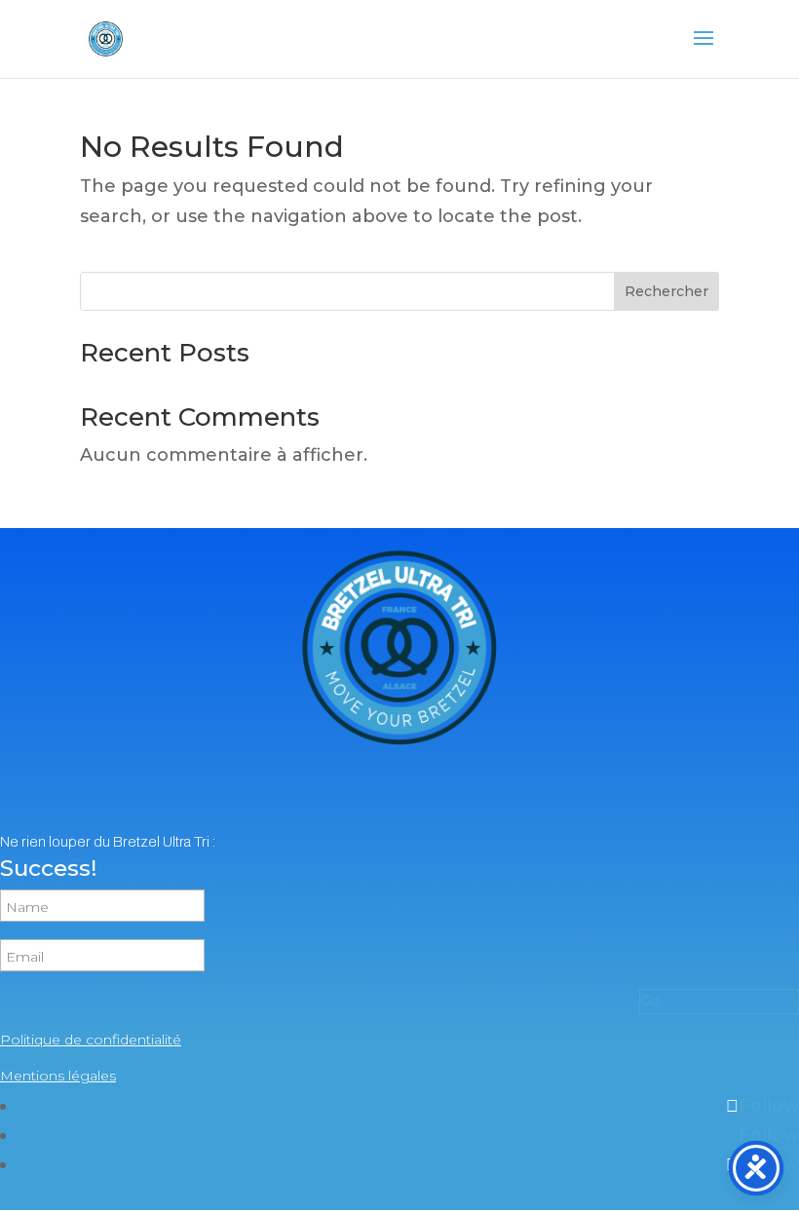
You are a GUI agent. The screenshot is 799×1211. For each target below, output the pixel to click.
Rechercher (666, 291)
